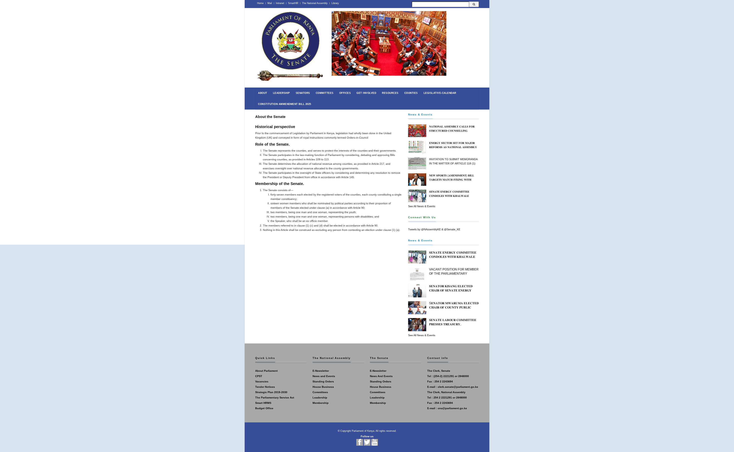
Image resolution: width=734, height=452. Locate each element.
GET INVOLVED (366, 93)
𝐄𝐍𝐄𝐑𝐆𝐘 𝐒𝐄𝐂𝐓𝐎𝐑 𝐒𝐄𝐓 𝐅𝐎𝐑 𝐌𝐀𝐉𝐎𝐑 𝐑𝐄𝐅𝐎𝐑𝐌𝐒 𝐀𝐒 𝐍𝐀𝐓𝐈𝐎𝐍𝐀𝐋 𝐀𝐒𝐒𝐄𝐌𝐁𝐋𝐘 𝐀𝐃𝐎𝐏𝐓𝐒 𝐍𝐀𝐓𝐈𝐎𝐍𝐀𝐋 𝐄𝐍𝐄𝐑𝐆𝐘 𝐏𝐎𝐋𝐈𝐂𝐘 (453, 147)
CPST (258, 376)
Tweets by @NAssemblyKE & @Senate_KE (434, 229)
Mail (269, 3)
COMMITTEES (325, 93)
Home (260, 3)
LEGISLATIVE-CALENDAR (440, 93)
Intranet (280, 3)
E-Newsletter (321, 370)
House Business (323, 386)
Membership (321, 402)
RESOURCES (390, 93)
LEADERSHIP (281, 93)
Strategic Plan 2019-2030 (271, 392)
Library (335, 3)
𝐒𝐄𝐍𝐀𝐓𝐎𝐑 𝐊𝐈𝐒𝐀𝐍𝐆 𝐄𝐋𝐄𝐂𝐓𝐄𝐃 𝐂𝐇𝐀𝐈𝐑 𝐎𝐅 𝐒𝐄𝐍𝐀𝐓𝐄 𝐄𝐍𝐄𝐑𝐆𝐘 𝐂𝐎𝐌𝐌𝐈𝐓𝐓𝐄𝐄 (451, 290)
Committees (320, 392)
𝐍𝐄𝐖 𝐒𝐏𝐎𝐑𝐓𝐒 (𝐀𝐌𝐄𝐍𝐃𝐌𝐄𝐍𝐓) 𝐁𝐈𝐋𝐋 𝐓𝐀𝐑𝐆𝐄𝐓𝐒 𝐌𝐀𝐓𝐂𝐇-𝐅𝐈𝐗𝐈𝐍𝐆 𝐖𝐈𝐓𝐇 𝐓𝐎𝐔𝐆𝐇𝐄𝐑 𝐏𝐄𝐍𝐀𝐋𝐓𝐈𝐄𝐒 (451, 179)
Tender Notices (265, 386)
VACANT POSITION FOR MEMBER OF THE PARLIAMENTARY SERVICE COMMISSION (454, 273)
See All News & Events (421, 206)
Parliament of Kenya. (363, 430)
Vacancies (261, 381)
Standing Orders (323, 381)
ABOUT (262, 93)
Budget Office (264, 408)
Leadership (320, 397)
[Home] (290, 44)
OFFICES (345, 93)
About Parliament (266, 370)
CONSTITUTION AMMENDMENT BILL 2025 (284, 104)
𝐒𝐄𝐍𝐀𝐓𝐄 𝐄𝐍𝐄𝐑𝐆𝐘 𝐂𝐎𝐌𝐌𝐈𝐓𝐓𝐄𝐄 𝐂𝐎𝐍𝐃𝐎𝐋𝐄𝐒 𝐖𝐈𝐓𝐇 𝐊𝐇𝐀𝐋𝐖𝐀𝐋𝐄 (449, 193)
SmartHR (293, 3)
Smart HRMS (263, 402)
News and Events (324, 376)
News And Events (381, 376)
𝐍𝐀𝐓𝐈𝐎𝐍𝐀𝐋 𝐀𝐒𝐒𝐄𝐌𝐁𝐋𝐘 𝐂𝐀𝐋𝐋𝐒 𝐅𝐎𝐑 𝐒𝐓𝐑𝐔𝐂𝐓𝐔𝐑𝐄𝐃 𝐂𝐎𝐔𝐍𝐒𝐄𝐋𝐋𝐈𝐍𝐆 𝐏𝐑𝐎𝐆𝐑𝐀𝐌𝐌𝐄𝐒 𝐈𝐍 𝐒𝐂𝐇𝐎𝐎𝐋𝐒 (452, 130)
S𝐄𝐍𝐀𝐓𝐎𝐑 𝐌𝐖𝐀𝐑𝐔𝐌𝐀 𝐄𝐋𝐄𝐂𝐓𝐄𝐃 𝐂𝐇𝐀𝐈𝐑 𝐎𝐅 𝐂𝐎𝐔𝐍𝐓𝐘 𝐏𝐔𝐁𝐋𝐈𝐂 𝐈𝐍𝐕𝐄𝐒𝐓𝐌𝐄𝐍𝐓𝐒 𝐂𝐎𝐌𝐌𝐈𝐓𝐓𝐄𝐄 (454, 307)
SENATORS (303, 93)
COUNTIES (411, 93)
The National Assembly (315, 3)
